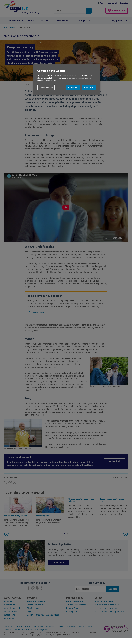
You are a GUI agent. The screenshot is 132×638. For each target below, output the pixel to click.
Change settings (46, 87)
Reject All (73, 87)
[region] (66, 79)
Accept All (89, 87)
